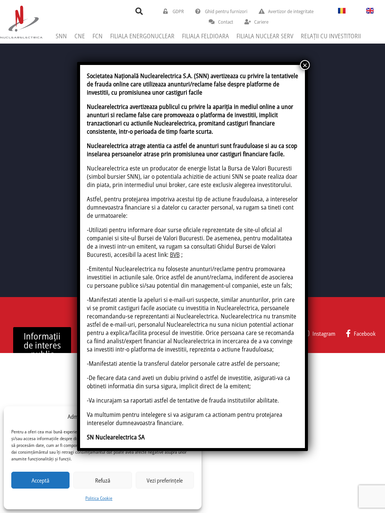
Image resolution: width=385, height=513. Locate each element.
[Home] (21, 21)
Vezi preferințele (165, 480)
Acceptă (40, 480)
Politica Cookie (98, 498)
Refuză (102, 480)
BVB (175, 254)
